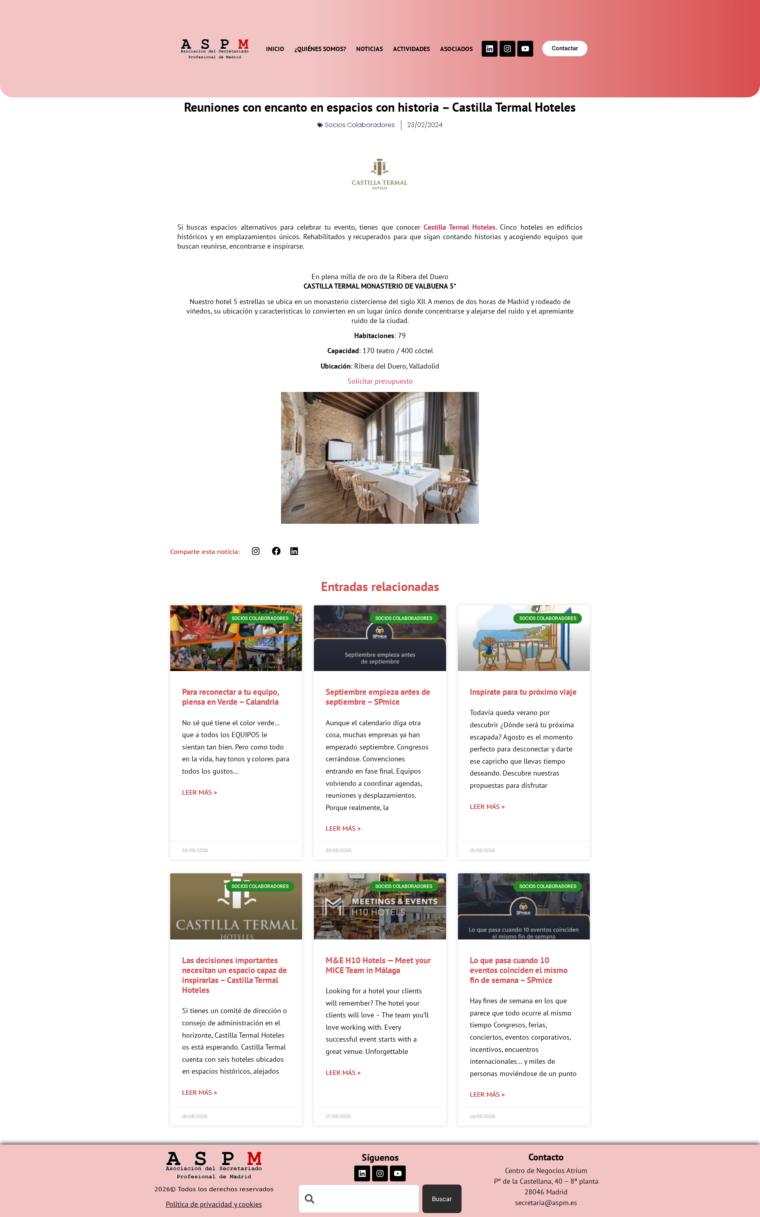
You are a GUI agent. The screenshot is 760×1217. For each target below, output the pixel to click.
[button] (276, 551)
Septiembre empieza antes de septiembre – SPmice (378, 696)
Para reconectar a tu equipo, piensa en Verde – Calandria (230, 696)
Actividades (411, 49)
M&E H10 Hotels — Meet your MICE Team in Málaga (378, 965)
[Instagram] (507, 49)
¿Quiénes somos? (320, 49)
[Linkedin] (490, 49)
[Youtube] (525, 49)
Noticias (369, 49)
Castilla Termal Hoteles (460, 227)
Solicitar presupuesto (380, 381)
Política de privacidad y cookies (214, 1204)
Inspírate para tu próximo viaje (523, 691)
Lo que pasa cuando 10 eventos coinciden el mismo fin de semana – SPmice (519, 970)
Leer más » (199, 792)
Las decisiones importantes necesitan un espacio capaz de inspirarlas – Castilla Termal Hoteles (234, 975)
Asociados (456, 49)
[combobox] (359, 1199)
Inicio (275, 49)
